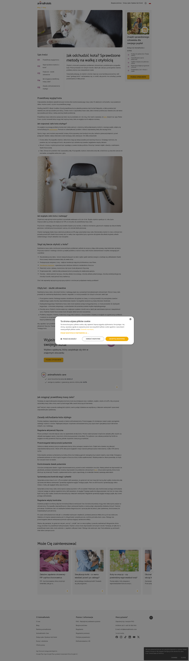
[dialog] (94, 330)
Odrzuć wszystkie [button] (93, 339)
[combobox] (130, 319)
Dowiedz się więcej (87, 329)
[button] (94, 333)
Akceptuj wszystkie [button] (117, 339)
